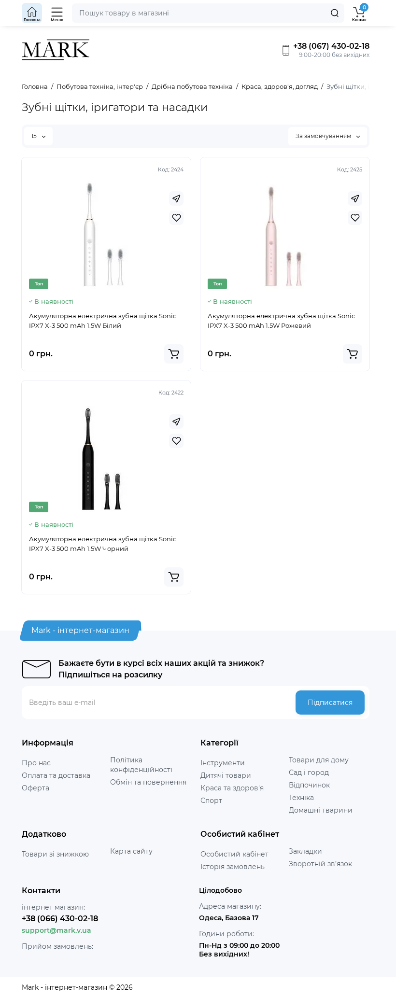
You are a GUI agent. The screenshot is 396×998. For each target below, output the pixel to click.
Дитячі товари (225, 775)
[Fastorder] (176, 198)
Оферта (35, 788)
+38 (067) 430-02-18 (330, 46)
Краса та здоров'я (232, 788)
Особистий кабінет (234, 854)
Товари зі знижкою (55, 854)
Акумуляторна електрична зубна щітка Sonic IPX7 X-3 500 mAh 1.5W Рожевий (281, 320)
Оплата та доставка (56, 775)
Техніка (301, 797)
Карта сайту (131, 851)
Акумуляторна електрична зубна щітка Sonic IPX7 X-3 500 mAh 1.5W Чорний (102, 543)
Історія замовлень (232, 866)
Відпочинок (309, 785)
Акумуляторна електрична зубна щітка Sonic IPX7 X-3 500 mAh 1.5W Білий (102, 320)
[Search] (334, 13)
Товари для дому (319, 760)
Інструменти (222, 763)
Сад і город (309, 772)
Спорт (211, 800)
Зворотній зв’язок (320, 863)
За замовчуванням (324, 136)
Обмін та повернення (148, 782)
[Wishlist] (176, 218)
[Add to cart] (174, 354)
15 (34, 136)
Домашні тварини (321, 810)
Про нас (36, 763)
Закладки (305, 851)
